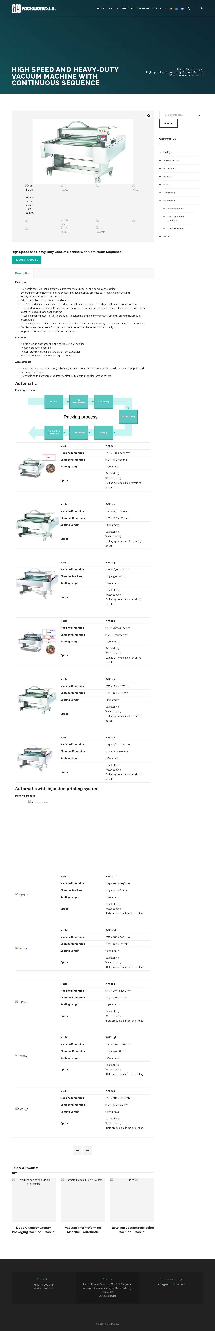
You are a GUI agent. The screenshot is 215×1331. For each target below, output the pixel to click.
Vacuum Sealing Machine (176, 218)
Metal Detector (176, 228)
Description (22, 273)
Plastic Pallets (170, 168)
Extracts (167, 236)
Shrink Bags (169, 192)
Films (166, 184)
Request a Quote (26, 260)
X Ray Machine (175, 208)
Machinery (193, 69)
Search (168, 123)
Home (180, 69)
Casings (167, 152)
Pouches (168, 176)
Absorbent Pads (171, 160)
